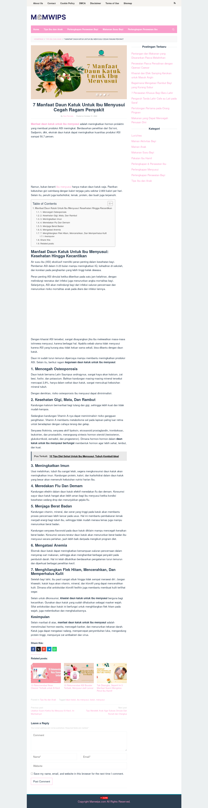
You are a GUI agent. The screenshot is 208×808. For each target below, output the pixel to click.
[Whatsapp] (54, 649)
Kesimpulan (49, 236)
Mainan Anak (138, 147)
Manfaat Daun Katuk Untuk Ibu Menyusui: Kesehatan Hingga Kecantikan (73, 208)
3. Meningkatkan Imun (51, 218)
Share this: (45, 239)
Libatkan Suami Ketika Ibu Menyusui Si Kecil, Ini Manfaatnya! (52, 710)
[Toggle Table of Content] (108, 203)
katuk (92, 699)
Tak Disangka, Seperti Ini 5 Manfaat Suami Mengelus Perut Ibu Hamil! (110, 688)
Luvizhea (136, 135)
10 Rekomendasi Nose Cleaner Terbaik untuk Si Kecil (45, 686)
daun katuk (71, 699)
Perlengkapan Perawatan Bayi (148, 175)
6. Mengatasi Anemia (50, 229)
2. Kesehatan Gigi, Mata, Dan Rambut (58, 215)
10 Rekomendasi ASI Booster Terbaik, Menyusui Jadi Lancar (78, 686)
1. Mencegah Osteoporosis (53, 211)
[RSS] (174, 3)
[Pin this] (44, 649)
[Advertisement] (104, 803)
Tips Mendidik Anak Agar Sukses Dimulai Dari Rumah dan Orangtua (106, 710)
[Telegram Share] (49, 649)
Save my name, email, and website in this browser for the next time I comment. (79, 773)
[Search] (173, 29)
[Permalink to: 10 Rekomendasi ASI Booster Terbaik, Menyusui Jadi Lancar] (79, 673)
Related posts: (47, 243)
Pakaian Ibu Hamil (141, 158)
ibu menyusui (63, 186)
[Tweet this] (38, 649)
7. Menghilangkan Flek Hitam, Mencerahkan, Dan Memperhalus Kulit (73, 233)
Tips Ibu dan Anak (48, 699)
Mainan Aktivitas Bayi (143, 141)
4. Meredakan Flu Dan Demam (55, 222)
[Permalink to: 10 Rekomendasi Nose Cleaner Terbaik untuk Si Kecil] (46, 673)
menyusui (100, 699)
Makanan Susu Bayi (142, 152)
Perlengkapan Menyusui (145, 169)
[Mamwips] (48, 17)
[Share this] (33, 649)
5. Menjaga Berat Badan (52, 226)
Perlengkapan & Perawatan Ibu (148, 163)
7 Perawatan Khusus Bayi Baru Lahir (152, 92)
